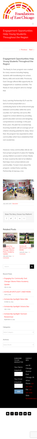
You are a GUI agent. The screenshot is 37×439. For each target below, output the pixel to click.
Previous (24, 50)
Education (15, 203)
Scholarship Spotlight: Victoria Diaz (16, 306)
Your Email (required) (18, 380)
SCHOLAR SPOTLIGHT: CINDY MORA (26, 248)
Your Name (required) (18, 368)
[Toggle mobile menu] (33, 24)
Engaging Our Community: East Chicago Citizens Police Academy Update (9, 250)
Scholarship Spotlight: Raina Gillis (16, 299)
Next (30, 50)
